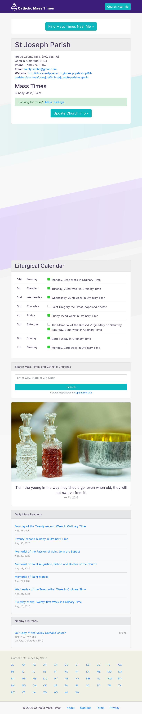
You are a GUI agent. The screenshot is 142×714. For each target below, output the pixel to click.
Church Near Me (117, 6)
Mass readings (54, 102)
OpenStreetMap (84, 392)
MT (55, 678)
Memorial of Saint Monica (31, 576)
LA (87, 671)
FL (109, 664)
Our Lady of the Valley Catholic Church (40, 633)
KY (77, 671)
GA (120, 664)
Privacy (114, 708)
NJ (98, 678)
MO (45, 678)
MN (23, 678)
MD (109, 671)
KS (66, 671)
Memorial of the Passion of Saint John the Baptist (47, 551)
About (71, 708)
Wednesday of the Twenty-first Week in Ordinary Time (50, 589)
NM (109, 678)
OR (55, 685)
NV (77, 678)
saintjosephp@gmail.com (40, 69)
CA (55, 664)
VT (23, 692)
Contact (85, 708)
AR (44, 664)
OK (45, 685)
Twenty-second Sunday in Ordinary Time (41, 539)
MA (120, 671)
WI (66, 692)
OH (34, 685)
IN (44, 671)
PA (66, 685)
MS (34, 678)
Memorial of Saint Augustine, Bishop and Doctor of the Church (56, 564)
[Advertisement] (71, 152)
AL (12, 664)
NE (66, 678)
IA (55, 671)
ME (98, 671)
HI (12, 671)
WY (77, 692)
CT (77, 664)
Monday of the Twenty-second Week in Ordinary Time (50, 526)
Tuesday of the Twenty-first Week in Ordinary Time (48, 602)
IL (34, 671)
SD (98, 685)
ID (23, 671)
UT (13, 692)
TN (109, 685)
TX (119, 685)
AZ (34, 664)
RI (77, 685)
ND (23, 685)
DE (88, 664)
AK (23, 664)
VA (34, 692)
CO (66, 664)
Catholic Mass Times (35, 8)
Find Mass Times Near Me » (71, 26)
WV (55, 692)
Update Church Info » (71, 113)
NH (88, 678)
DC (98, 664)
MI (12, 678)
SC (88, 685)
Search (71, 387)
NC (13, 685)
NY (120, 678)
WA (45, 692)
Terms (100, 708)
